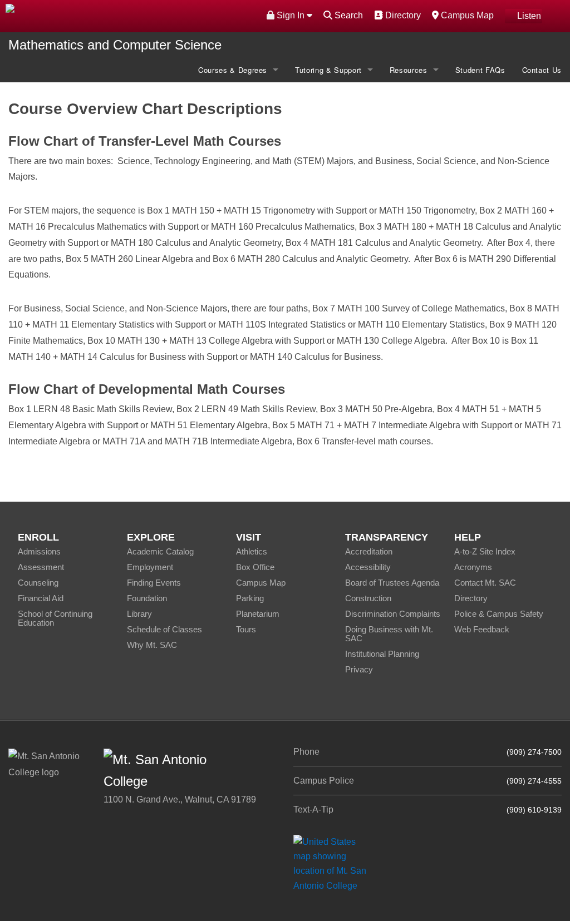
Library (139, 613)
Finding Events (154, 582)
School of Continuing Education (55, 618)
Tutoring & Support (328, 70)
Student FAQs (480, 70)
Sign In (290, 15)
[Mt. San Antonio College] (333, 863)
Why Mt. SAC (152, 645)
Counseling (38, 582)
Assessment (41, 567)
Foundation (147, 598)
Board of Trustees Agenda (392, 582)
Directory (401, 15)
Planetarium (257, 613)
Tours (246, 629)
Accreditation (368, 551)
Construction (368, 598)
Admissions (39, 551)
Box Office (255, 567)
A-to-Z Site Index (484, 551)
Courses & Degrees (232, 70)
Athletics (251, 551)
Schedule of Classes (164, 629)
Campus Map (466, 15)
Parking (250, 598)
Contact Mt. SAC (485, 582)
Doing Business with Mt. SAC (389, 634)
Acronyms (473, 567)
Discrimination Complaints (392, 613)
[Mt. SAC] (119, 15)
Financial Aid (40, 598)
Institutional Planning (382, 653)
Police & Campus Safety (498, 613)
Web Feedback (481, 629)
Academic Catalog (160, 551)
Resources (409, 70)
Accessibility (368, 567)
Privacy (359, 669)
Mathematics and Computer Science (115, 44)
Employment (150, 567)
